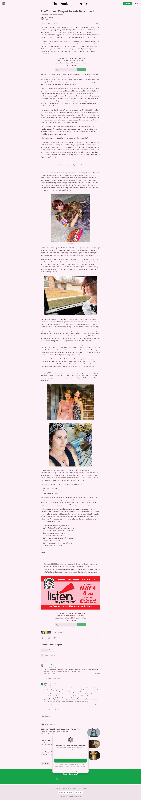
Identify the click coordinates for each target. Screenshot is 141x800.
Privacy (70, 788)
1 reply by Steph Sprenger (53, 678)
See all (44, 763)
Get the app (78, 792)
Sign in (136, 3)
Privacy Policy (83, 766)
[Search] (117, 3)
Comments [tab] (45, 650)
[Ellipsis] (99, 665)
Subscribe (128, 3)
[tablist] (48, 650)
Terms (75, 788)
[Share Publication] (121, 3)
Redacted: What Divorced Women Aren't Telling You (60, 729)
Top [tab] (43, 724)
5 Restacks (59, 632)
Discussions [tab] (53, 724)
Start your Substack (66, 792)
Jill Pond (46, 684)
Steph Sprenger (49, 17)
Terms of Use (78, 764)
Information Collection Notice (70, 766)
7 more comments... (46, 716)
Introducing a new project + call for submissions (54, 731)
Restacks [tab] (51, 650)
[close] (86, 738)
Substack (62, 796)
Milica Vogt (47, 665)
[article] (70, 732)
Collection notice (82, 788)
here (47, 566)
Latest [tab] (47, 724)
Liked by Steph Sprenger (51, 667)
